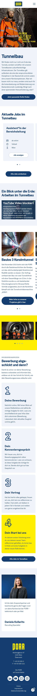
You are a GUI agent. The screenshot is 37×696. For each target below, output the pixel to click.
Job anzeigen (19, 155)
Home (18, 686)
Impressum (18, 688)
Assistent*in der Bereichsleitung (16, 129)
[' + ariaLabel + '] (18, 4)
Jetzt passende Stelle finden (18, 97)
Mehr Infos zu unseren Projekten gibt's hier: (17, 300)
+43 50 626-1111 (19, 664)
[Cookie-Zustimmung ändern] (33, 689)
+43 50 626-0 (19, 661)
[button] (17, 164)
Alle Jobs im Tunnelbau (18, 559)
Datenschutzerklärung (18, 691)
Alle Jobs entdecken (18, 174)
